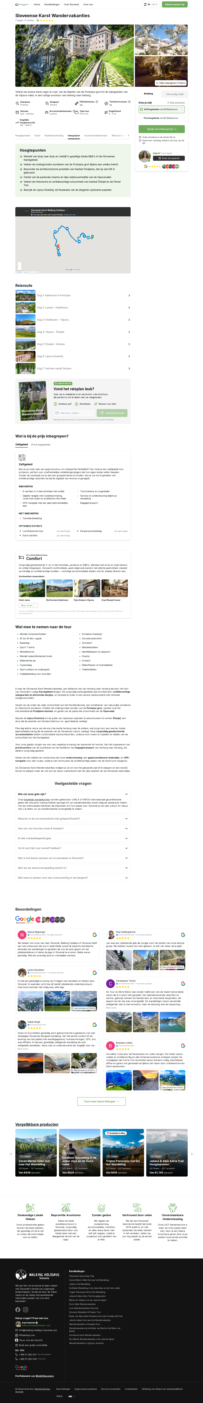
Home (37, 4)
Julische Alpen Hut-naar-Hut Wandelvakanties (90, 1320)
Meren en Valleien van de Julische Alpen (87, 1300)
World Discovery (44, 1376)
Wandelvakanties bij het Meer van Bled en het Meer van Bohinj (94, 1329)
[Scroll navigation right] (128, 136)
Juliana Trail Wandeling (79, 1284)
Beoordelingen (63, 1389)
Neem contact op (174, 4)
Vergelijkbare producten (36, 1124)
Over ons (88, 4)
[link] (37, 1335)
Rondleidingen (52, 4)
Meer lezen (23, 1049)
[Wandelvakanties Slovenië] (37, 1275)
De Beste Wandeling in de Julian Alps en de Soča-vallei (94, 1288)
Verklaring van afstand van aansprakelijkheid (162, 1389)
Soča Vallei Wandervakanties (82, 1304)
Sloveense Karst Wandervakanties (85, 1335)
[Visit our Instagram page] (25, 1309)
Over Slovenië (71, 4)
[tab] (148, 94)
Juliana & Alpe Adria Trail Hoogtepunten (87, 1296)
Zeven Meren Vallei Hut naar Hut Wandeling (89, 1280)
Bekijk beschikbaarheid (160, 129)
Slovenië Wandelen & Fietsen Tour (85, 1312)
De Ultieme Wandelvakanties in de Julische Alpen (91, 1339)
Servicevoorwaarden (110, 1389)
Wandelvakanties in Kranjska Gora (84, 1324)
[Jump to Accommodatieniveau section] (74, 111)
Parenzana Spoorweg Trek (81, 1276)
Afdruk (59, 1396)
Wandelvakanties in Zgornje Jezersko (86, 1343)
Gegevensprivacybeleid (86, 1389)
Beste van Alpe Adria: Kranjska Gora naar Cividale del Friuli (95, 1316)
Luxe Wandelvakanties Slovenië (83, 1308)
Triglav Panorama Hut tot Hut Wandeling (87, 1292)
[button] (45, 20)
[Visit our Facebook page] (17, 1309)
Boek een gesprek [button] (171, 158)
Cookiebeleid (131, 1389)
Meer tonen (26, 605)
